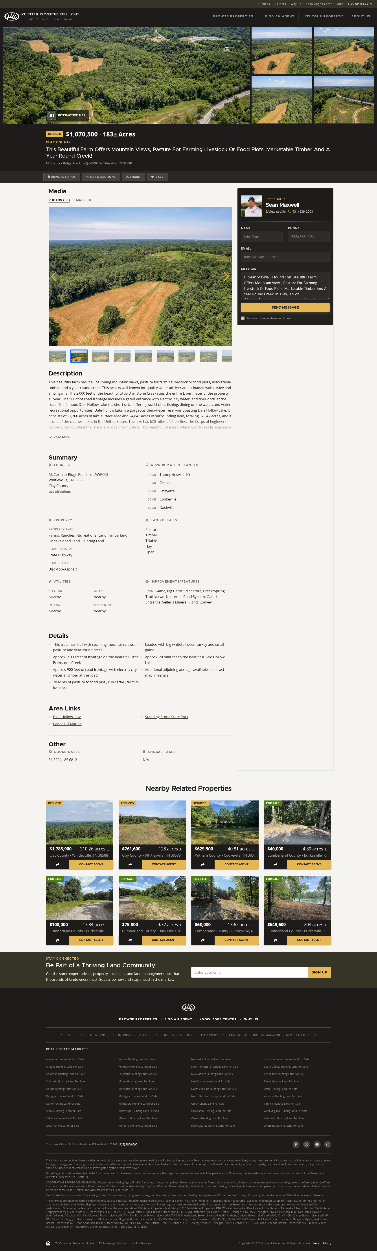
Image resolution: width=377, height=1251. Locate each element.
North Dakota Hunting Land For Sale (213, 1096)
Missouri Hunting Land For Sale (138, 1118)
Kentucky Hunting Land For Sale (138, 1067)
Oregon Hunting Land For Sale (209, 1118)
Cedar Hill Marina (67, 723)
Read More (61, 437)
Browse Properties (138, 1019)
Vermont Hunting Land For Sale (283, 1096)
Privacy (326, 1243)
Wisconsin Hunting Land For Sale (284, 1118)
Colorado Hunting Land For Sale (65, 1081)
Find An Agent (178, 1019)
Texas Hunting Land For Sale (281, 1081)
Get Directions (60, 491)
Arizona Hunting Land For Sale (64, 1067)
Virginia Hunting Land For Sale (282, 1104)
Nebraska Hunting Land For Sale (211, 1059)
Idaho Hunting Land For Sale (63, 1104)
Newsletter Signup (301, 1035)
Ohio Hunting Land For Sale (207, 1104)
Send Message (285, 307)
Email (246, 248)
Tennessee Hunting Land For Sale (284, 1074)
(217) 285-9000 (128, 1144)
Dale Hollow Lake (67, 716)
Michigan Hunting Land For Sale (138, 1096)
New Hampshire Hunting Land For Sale (215, 1067)
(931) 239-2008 (302, 211)
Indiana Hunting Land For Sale (64, 1118)
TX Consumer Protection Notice (74, 1243)
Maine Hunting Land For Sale (136, 1081)
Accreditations (93, 1035)
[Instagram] (327, 1144)
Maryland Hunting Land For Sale (138, 1089)
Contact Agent (91, 864)
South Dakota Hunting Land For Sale (286, 1067)
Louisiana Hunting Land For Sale (138, 1074)
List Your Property (323, 16)
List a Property (212, 1035)
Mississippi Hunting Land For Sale (139, 1111)
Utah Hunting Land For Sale (280, 1089)
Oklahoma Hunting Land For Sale (211, 1111)
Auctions (264, 4)
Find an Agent (280, 16)
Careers (280, 4)
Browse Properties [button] (233, 16)
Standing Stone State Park (166, 716)
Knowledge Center (319, 4)
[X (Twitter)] (306, 1144)
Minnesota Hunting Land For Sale (139, 1104)
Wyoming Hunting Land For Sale (283, 1126)
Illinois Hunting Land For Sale (63, 1111)
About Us (360, 16)
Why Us (296, 4)
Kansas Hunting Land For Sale (137, 1059)
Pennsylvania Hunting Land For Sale (213, 1126)
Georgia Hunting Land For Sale (64, 1096)
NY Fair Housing (141, 1243)
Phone (294, 228)
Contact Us (238, 1035)
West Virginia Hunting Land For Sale (285, 1111)
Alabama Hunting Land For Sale (65, 1059)
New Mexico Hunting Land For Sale (212, 1074)
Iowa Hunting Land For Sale (62, 1126)
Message (248, 269)
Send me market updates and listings (269, 318)
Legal (316, 1243)
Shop (340, 4)
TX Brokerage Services (113, 1243)
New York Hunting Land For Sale (210, 1081)
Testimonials (121, 1035)
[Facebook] (296, 1144)
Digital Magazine (267, 1035)
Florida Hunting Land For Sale (64, 1089)
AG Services (165, 1035)
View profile (277, 211)
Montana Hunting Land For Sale (138, 1126)
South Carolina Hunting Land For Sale (286, 1059)
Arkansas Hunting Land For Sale (65, 1074)
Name (246, 228)
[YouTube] (317, 1144)
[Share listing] (58, 864)
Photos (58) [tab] (59, 200)
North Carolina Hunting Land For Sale (214, 1089)
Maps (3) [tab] (83, 200)
